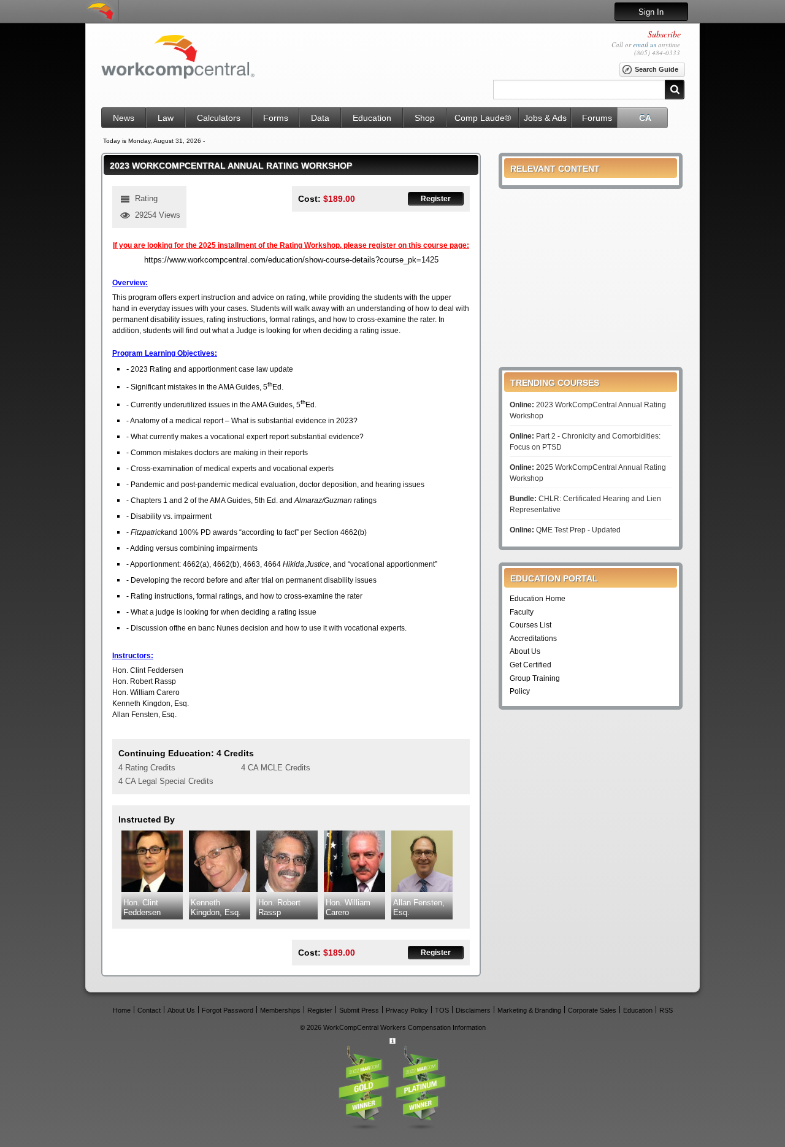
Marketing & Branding (529, 1010)
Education (372, 118)
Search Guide (656, 69)
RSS (666, 1010)
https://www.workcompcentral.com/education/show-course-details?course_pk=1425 (291, 259)
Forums (597, 118)
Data (320, 118)
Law (166, 118)
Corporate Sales (592, 1010)
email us (644, 44)
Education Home (537, 598)
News (123, 118)
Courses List (530, 625)
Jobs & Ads (545, 118)
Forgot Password (227, 1010)
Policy (520, 691)
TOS (442, 1010)
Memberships (280, 1010)
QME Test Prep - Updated (565, 530)
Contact (149, 1010)
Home (122, 1010)
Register (436, 198)
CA (645, 118)
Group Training (535, 678)
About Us (525, 651)
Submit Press (359, 1010)
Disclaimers (473, 1010)
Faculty (522, 612)
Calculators (218, 118)
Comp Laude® (482, 118)
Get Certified (530, 665)
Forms (275, 118)
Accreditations (533, 638)
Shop (425, 118)
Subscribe (664, 34)
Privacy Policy (407, 1010)
